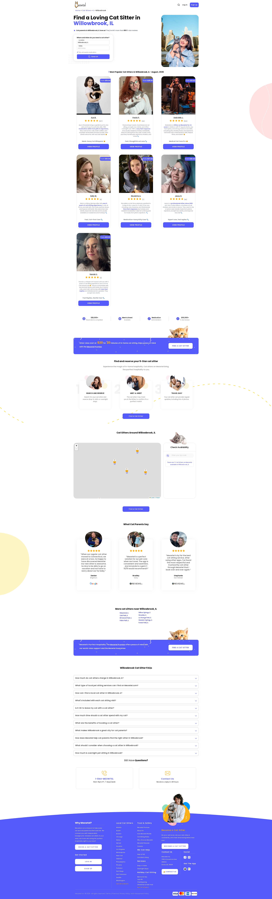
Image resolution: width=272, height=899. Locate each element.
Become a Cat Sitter (175, 846)
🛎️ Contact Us (169, 872)
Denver (118, 843)
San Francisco (121, 874)
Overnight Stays (143, 869)
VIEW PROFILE (93, 146)
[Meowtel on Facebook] (185, 857)
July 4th (140, 879)
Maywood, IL (124, 613)
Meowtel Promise (94, 347)
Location (81, 40)
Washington (120, 880)
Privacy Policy (125, 894)
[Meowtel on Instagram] (189, 857)
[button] (137, 450)
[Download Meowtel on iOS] (185, 869)
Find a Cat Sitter (136, 416)
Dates (80, 46)
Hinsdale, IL (142, 615)
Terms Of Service (112, 894)
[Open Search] (178, 5)
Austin (118, 831)
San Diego (120, 871)
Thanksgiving (142, 882)
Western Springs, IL (145, 620)
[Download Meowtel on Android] (189, 869)
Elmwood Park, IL (126, 618)
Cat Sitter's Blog (143, 857)
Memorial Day (142, 877)
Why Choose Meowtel (145, 840)
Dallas (118, 840)
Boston (118, 834)
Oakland (119, 859)
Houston (119, 846)
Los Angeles (120, 849)
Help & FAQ (141, 854)
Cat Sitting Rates (143, 837)
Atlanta (118, 827)
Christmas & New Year (145, 885)
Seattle (118, 877)
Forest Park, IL (143, 623)
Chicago (119, 837)
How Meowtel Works (144, 834)
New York (119, 855)
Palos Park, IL (124, 620)
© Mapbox (157, 497)
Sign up (194, 5)
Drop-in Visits (142, 865)
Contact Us (168, 780)
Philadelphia (120, 862)
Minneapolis (120, 852)
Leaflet (152, 497)
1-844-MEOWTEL (104, 780)
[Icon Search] (167, 455)
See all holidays (143, 887)
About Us (140, 831)
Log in (184, 5)
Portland (119, 868)
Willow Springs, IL (145, 612)
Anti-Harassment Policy (140, 894)
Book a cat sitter (88, 847)
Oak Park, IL (124, 615)
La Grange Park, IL (145, 618)
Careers (140, 846)
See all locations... (123, 884)
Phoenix (119, 865)
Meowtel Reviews (143, 843)
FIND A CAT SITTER (180, 346)
